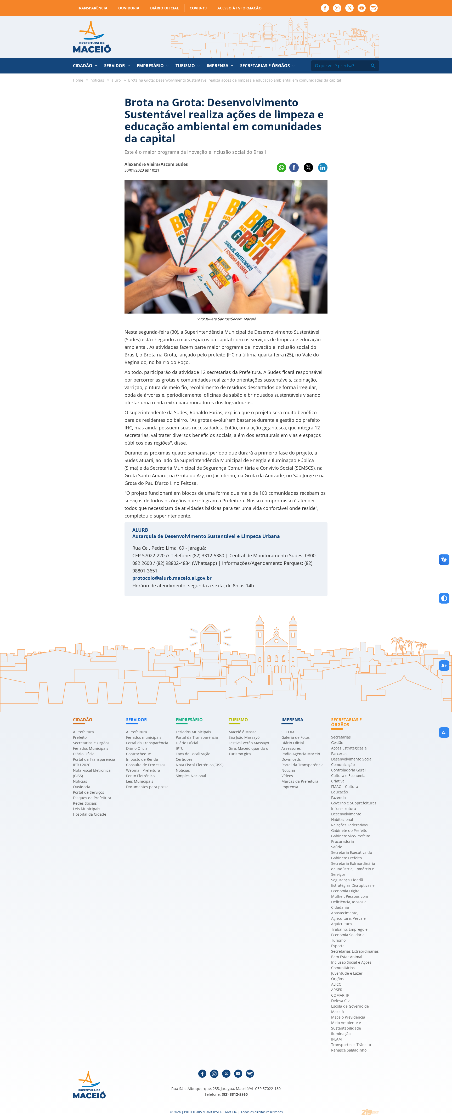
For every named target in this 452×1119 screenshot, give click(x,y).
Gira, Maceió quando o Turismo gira (248, 751)
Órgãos (337, 978)
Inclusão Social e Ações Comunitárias (351, 965)
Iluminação (341, 1033)
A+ (444, 665)
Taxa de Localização (193, 753)
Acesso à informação (239, 7)
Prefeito (80, 737)
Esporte (337, 945)
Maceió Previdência (348, 1017)
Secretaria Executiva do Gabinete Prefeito (351, 855)
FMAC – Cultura (344, 786)
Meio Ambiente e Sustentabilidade (346, 1025)
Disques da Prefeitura (92, 797)
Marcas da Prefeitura (299, 781)
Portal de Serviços (88, 792)
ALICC (336, 984)
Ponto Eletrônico (140, 775)
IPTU (180, 748)
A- (444, 732)
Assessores (291, 748)
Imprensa (289, 786)
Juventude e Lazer (347, 973)
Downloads (291, 759)
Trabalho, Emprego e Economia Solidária (349, 932)
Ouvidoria (128, 7)
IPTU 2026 (81, 764)
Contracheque (138, 753)
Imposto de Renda (142, 759)
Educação (339, 791)
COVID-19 (198, 7)
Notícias (80, 781)
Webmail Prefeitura (143, 770)
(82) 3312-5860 (235, 1094)
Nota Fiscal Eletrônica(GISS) (199, 764)
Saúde (336, 846)
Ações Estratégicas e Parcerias (349, 751)
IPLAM (336, 1039)
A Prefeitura (83, 731)
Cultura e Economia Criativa (348, 778)
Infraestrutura (343, 808)
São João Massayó (244, 737)
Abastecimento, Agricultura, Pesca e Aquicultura (348, 918)
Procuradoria (342, 841)
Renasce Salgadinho (348, 1050)
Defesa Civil (341, 1000)
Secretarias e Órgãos (265, 66)
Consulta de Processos (145, 764)
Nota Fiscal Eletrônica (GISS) (92, 773)
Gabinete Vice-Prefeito (350, 835)
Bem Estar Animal (346, 956)
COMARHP (340, 995)
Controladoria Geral (348, 770)
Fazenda (338, 797)
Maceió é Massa (243, 731)
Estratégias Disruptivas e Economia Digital (353, 888)
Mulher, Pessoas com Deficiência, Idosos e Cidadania (349, 902)
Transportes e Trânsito (351, 1044)
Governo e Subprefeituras (353, 802)
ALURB (140, 530)
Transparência (92, 7)
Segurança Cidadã (347, 879)
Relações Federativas (349, 824)
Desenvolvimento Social (351, 759)
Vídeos (287, 775)
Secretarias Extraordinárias (355, 951)
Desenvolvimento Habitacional (346, 816)
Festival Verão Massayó (249, 742)
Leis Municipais (86, 808)
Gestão (337, 742)
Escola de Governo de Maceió (350, 1009)
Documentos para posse (147, 786)
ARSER (336, 989)
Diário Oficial (164, 7)
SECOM (287, 731)
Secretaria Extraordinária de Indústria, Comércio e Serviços (353, 869)
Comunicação (343, 764)
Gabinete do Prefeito (349, 830)
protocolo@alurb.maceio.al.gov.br (172, 578)
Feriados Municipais (90, 748)
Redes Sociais (85, 803)
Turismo (338, 940)
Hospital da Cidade (89, 814)
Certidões (184, 759)
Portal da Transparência (94, 759)
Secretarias (341, 737)
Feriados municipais (143, 737)
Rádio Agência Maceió (300, 753)
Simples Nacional (191, 775)
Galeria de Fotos (295, 737)
